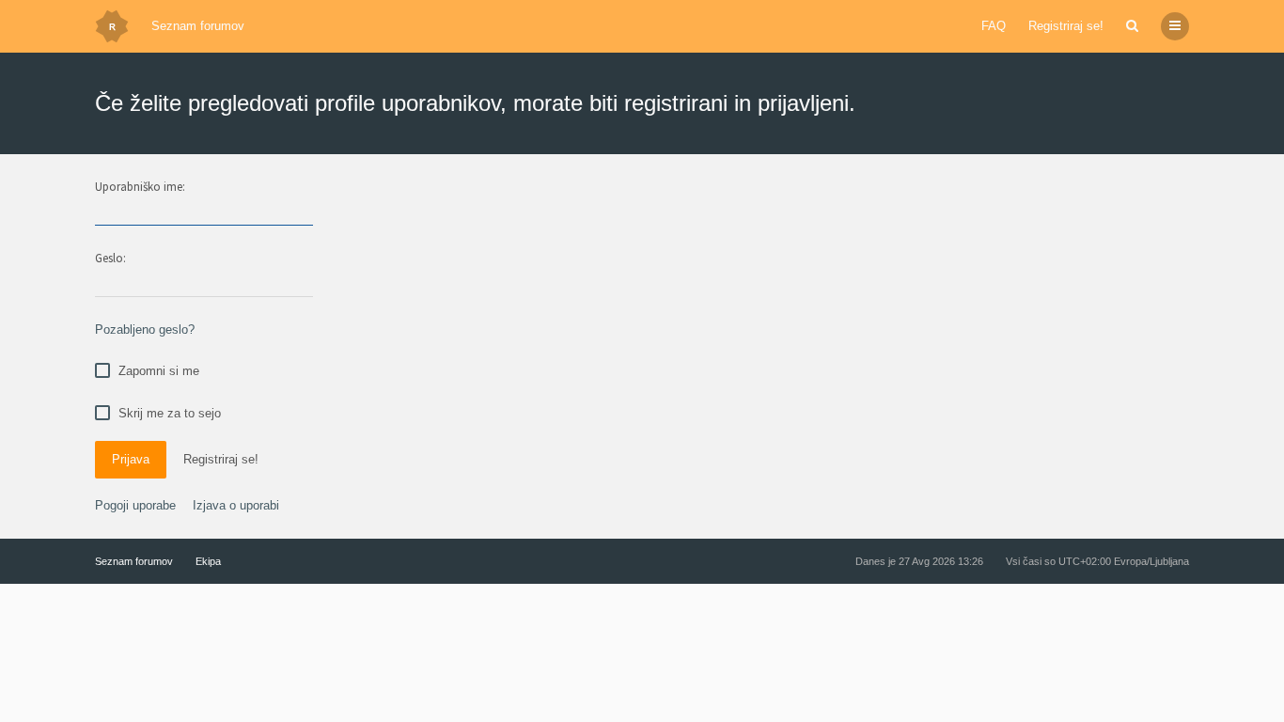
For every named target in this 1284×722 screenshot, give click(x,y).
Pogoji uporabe (135, 505)
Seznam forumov (197, 26)
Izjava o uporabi (236, 505)
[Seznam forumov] (112, 26)
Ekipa (208, 561)
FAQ (993, 26)
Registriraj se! (1066, 26)
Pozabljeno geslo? (145, 329)
